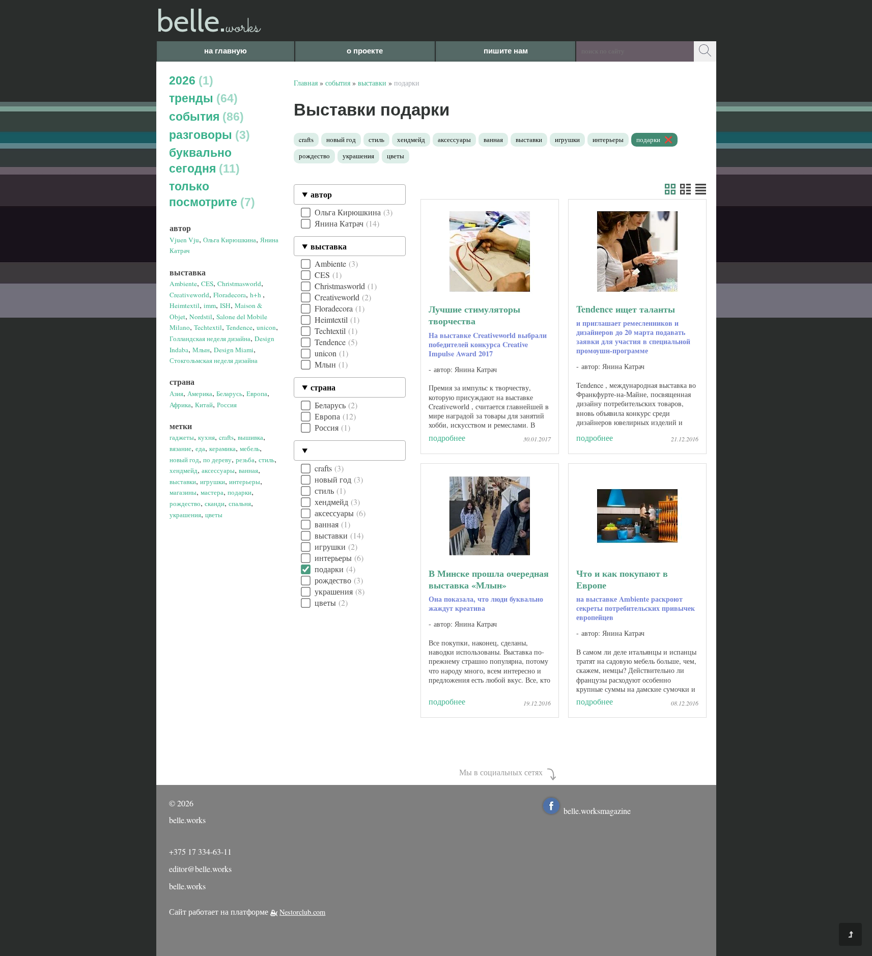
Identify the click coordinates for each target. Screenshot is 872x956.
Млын (201, 349)
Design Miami (234, 349)
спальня (240, 503)
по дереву (217, 459)
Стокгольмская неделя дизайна (214, 360)
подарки (239, 492)
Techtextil (208, 327)
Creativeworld (189, 294)
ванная (248, 470)
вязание (180, 448)
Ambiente (183, 283)
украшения (185, 514)
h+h (256, 294)
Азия (176, 393)
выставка (329, 246)
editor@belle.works (200, 868)
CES (207, 283)
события (204, 116)
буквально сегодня (202, 160)
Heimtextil (185, 305)
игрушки (212, 481)
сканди (214, 503)
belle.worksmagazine (597, 810)
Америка (199, 393)
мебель (250, 448)
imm (210, 305)
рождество (185, 503)
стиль (266, 459)
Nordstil (200, 316)
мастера (212, 492)
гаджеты (182, 437)
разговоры (207, 135)
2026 (189, 80)
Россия (227, 404)
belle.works (187, 886)
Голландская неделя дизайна (210, 338)
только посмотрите (210, 194)
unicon (266, 327)
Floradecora (229, 294)
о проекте (365, 51)
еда (200, 448)
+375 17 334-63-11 (200, 851)
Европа (256, 393)
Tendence (239, 327)
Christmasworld (239, 283)
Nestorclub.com (302, 912)
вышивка (250, 437)
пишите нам (506, 51)
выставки (183, 481)
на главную (225, 51)
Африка (180, 404)
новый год (184, 459)
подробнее (447, 437)
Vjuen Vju (184, 239)
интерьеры (244, 481)
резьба (245, 459)
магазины (183, 492)
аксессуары (218, 470)
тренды (201, 98)
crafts (226, 437)
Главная (306, 83)
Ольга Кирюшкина (229, 239)
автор (321, 194)
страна (323, 387)
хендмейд (184, 470)
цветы (213, 514)
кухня (206, 437)
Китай (204, 404)
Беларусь (229, 393)
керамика (222, 448)
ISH (225, 305)
